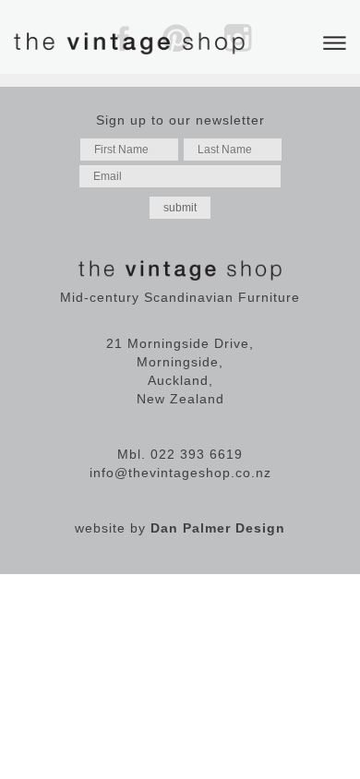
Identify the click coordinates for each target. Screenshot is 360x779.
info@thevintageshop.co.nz (180, 472)
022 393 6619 (196, 454)
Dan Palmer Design (217, 528)
